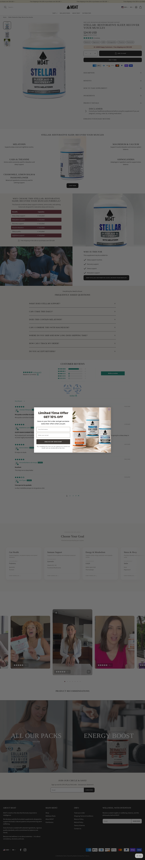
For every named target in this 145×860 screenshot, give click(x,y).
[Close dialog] (109, 409)
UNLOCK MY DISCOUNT (53, 442)
